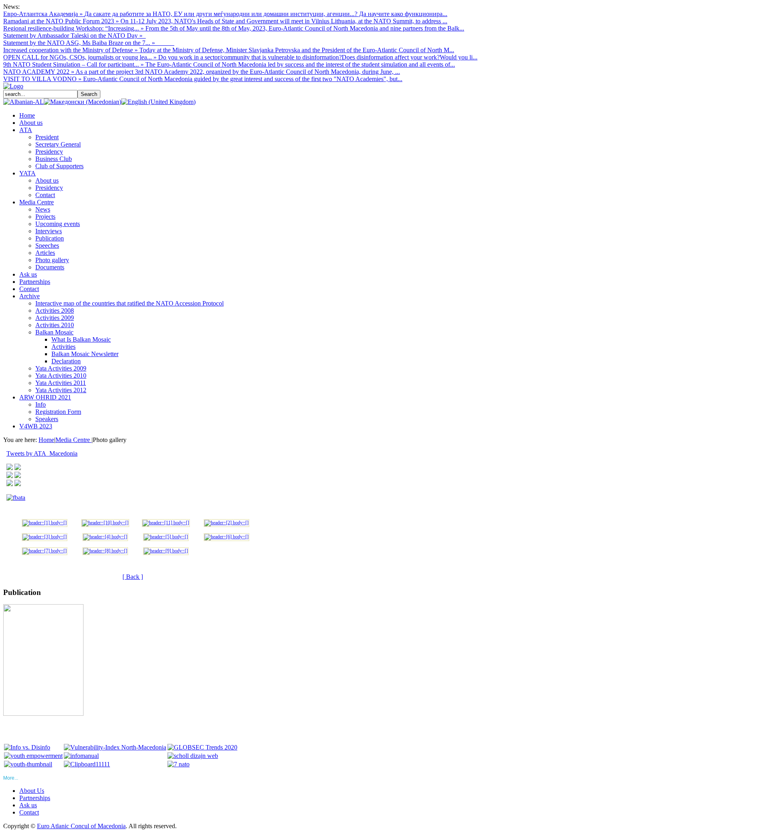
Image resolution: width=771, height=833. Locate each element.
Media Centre (73, 439)
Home (46, 439)
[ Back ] (132, 576)
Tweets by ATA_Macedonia (42, 453)
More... (10, 778)
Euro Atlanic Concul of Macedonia (81, 826)
